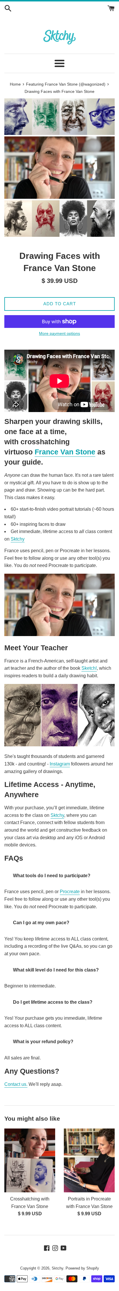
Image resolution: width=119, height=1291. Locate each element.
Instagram (60, 763)
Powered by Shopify (82, 1268)
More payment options (59, 333)
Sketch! (89, 668)
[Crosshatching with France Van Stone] (29, 1160)
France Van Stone (65, 452)
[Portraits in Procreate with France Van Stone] (89, 1160)
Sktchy (18, 539)
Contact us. (15, 1084)
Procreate (70, 891)
